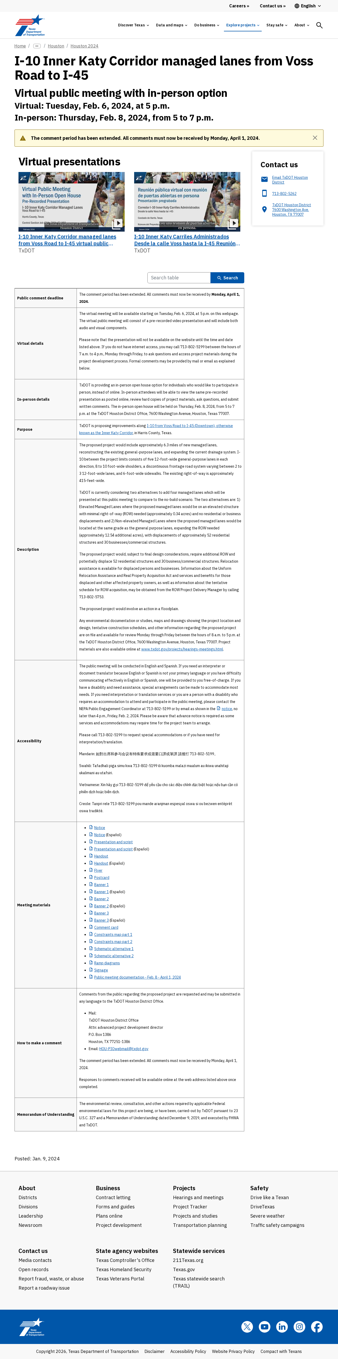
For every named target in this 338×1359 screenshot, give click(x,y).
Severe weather (267, 1216)
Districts (27, 1197)
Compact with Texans (281, 1351)
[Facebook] (317, 1327)
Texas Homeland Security (123, 1269)
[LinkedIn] (282, 1327)
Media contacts (35, 1260)
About (26, 1188)
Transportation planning (200, 1225)
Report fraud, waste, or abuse (51, 1279)
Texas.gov (184, 1269)
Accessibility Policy (188, 1351)
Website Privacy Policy (233, 1351)
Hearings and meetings (198, 1197)
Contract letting (113, 1197)
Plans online (109, 1216)
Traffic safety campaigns (277, 1225)
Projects (184, 1188)
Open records (33, 1269)
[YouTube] (264, 1327)
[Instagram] (299, 1327)
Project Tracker (190, 1207)
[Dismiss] (315, 138)
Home (20, 46)
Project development (119, 1225)
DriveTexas (262, 1207)
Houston (56, 46)
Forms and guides (115, 1207)
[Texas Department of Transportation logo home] (30, 25)
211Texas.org (188, 1260)
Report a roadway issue (44, 1288)
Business (108, 1188)
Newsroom (30, 1225)
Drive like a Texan (269, 1197)
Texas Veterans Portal (120, 1279)
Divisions (28, 1207)
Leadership (30, 1216)
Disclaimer (154, 1351)
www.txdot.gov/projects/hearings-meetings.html (182, 649)
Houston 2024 (84, 46)
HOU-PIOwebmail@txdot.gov (123, 1048)
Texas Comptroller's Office (125, 1260)
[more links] (37, 46)
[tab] (133, 25)
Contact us (33, 1251)
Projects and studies (195, 1216)
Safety (259, 1188)
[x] (247, 1327)
